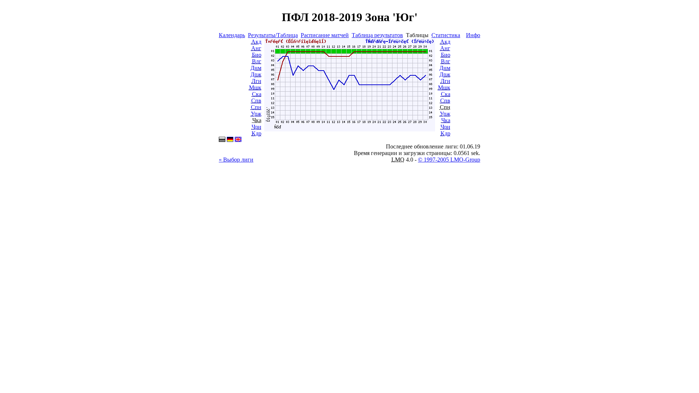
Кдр (256, 133)
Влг (256, 61)
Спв (256, 101)
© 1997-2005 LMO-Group (449, 159)
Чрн (256, 127)
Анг (256, 48)
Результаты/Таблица (273, 35)
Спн (256, 107)
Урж (256, 114)
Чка (445, 120)
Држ (255, 74)
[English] (238, 140)
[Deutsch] (230, 140)
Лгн (256, 81)
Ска (256, 94)
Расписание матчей (325, 35)
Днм (255, 68)
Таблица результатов (377, 35)
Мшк (255, 87)
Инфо (473, 35)
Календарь (232, 35)
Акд (256, 42)
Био (256, 55)
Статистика (445, 35)
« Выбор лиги (236, 159)
